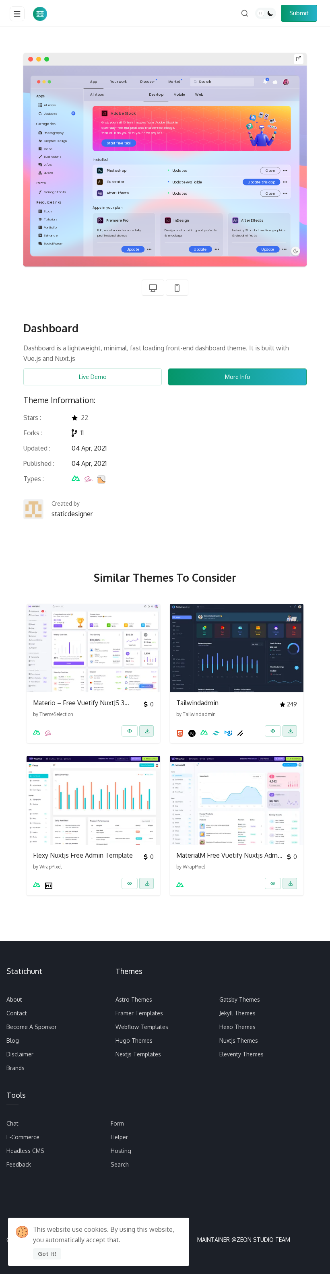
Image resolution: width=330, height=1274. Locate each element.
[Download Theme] (146, 731)
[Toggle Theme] (265, 13)
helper (119, 1137)
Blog (12, 1040)
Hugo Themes (134, 1040)
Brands (15, 1067)
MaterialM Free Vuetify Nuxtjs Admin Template (229, 855)
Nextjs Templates (138, 1054)
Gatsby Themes (239, 999)
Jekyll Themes (237, 1013)
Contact (16, 1013)
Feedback (18, 1164)
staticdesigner (72, 514)
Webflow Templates (142, 1026)
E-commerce (22, 1137)
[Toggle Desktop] (153, 288)
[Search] (245, 13)
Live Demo (93, 376)
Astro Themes (134, 999)
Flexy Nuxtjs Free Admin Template (83, 855)
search (120, 1164)
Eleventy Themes (241, 1054)
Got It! (47, 1253)
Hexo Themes (237, 1026)
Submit (299, 12)
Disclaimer (19, 1054)
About (14, 999)
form (117, 1123)
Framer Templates (139, 1013)
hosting (121, 1150)
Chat (12, 1123)
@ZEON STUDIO (252, 1239)
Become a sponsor (31, 1026)
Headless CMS (25, 1150)
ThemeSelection (56, 714)
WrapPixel (50, 867)
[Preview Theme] (130, 731)
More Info (237, 376)
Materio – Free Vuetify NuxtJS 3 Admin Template (78, 703)
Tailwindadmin (197, 703)
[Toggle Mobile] (177, 288)
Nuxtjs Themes (238, 1040)
